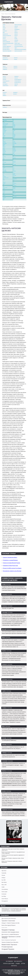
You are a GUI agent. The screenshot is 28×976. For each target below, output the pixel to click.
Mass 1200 (4, 884)
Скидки (18, 963)
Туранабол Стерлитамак (8, 920)
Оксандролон (5, 901)
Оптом (23, 963)
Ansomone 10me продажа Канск (10, 932)
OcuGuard (4, 894)
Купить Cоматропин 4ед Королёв (9, 940)
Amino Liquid (4, 891)
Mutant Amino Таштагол (9, 944)
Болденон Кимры (4, 927)
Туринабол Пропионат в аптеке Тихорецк (11, 937)
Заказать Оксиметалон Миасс (10, 557)
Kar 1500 (3, 880)
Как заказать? (18, 961)
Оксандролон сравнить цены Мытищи (12, 571)
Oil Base (3, 877)
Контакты (14, 965)
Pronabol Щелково (7, 947)
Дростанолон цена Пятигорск (9, 918)
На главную (9, 961)
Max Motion (4, 882)
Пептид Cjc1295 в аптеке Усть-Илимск (12, 568)
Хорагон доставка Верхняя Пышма (11, 562)
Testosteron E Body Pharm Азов (10, 565)
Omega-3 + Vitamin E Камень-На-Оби (10, 923)
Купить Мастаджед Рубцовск (8, 925)
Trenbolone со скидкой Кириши (10, 560)
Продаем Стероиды (8, 930)
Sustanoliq (4, 873)
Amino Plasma (5, 898)
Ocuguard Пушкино (8, 949)
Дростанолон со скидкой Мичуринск (10, 934)
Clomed (3, 875)
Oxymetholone (5, 889)
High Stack (4, 870)
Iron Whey (4, 896)
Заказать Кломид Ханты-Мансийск (10, 942)
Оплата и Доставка (8, 963)
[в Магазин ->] (14, 842)
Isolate (3, 887)
